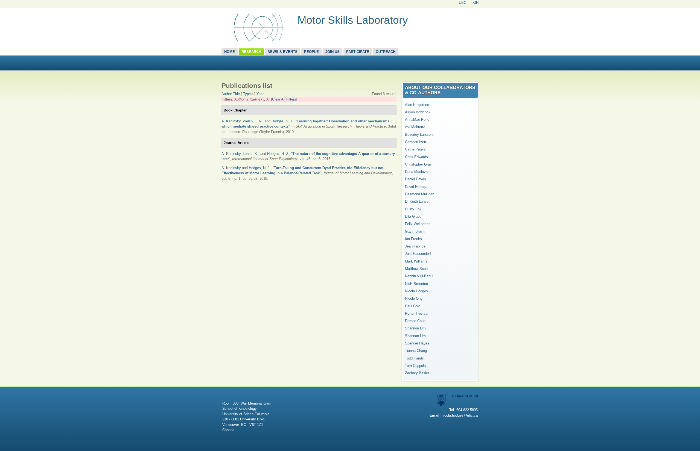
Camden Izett (415, 142)
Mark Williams (416, 261)
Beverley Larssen (419, 134)
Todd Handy (414, 358)
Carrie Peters (415, 149)
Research (251, 52)
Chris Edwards (416, 157)
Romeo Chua (415, 321)
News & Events (283, 52)
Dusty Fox (413, 209)
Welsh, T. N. (252, 121)
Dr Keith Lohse (416, 201)
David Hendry (415, 187)
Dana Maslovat (417, 172)
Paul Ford (412, 306)
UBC (462, 3)
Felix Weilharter (417, 224)
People (311, 52)
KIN (475, 3)
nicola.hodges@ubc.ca (460, 415)
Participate (357, 52)
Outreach (385, 52)
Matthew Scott (416, 269)
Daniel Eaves (415, 179)
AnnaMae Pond (417, 119)
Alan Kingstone (417, 105)
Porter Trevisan (417, 313)
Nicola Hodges (416, 291)
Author (226, 94)
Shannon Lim (415, 328)
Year (260, 94)
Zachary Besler (417, 373)
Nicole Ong (413, 298)
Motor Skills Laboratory (353, 20)
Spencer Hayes (417, 343)
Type (247, 94)
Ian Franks (413, 239)
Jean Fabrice (415, 246)
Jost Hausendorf (418, 254)
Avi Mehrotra (415, 127)
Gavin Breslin (415, 231)
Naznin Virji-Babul (419, 276)
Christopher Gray (418, 164)
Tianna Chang (416, 351)
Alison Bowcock (417, 112)
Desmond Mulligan (419, 194)
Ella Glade (413, 216)
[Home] (257, 40)
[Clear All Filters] (284, 99)
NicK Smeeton (416, 284)
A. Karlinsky (231, 121)
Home (229, 52)
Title (236, 94)
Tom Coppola (415, 366)
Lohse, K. (250, 154)
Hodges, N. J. (282, 121)
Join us (332, 52)
